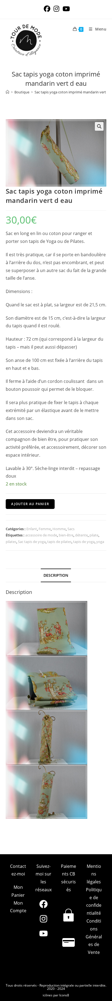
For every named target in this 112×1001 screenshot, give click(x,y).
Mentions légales (94, 874)
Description (55, 575)
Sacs (70, 528)
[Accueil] (7, 92)
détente (81, 535)
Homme (59, 528)
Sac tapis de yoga (32, 541)
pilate (93, 535)
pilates (11, 541)
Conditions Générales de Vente (94, 936)
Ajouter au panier (30, 504)
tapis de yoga (84, 541)
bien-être (66, 535)
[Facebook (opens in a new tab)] (47, 8)
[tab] (56, 575)
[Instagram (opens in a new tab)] (56, 8)
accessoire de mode (41, 535)
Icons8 (64, 995)
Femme (45, 528)
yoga (100, 541)
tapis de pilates (59, 541)
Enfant (31, 528)
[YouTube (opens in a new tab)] (65, 8)
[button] (99, 126)
